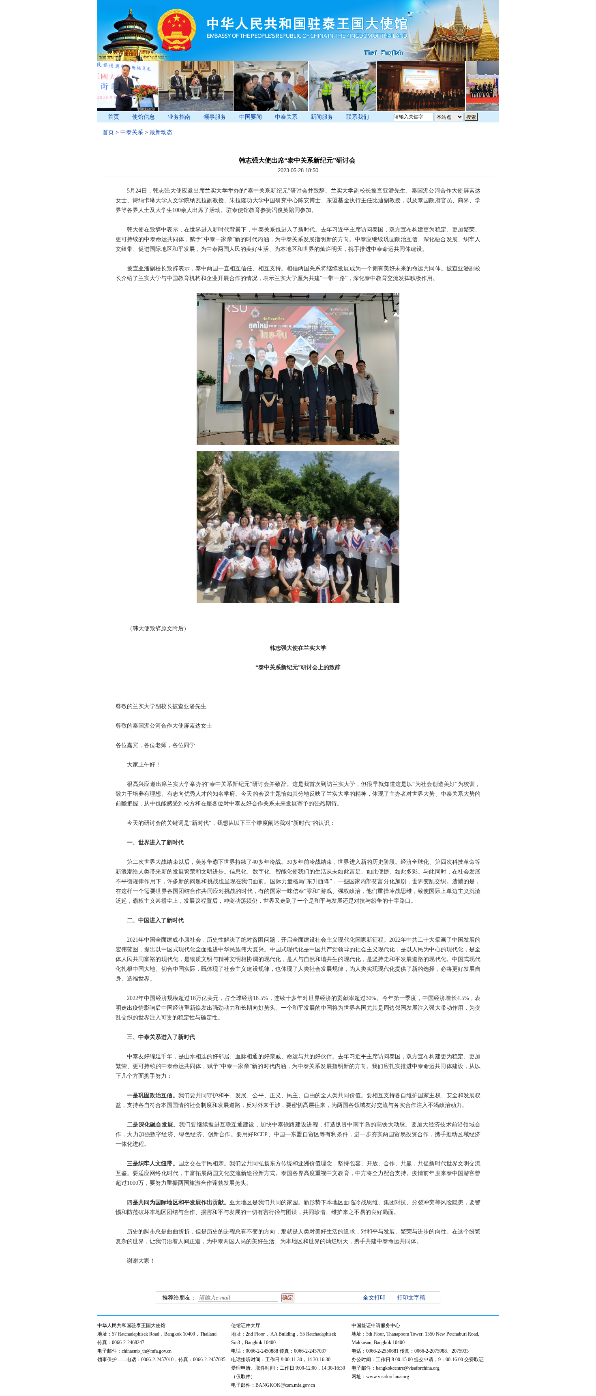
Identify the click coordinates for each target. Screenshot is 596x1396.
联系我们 (357, 117)
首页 (113, 117)
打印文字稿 (411, 1298)
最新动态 (161, 132)
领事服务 (215, 117)
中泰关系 (286, 117)
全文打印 (374, 1298)
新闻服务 (322, 117)
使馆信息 (143, 117)
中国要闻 (250, 117)
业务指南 (179, 117)
